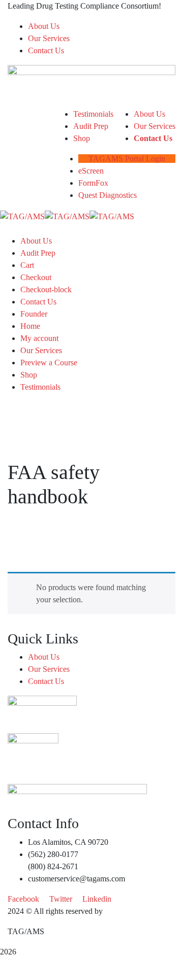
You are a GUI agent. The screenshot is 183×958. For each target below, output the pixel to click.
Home (30, 326)
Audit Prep (37, 253)
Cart (27, 265)
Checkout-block (46, 289)
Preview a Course (48, 362)
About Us (43, 26)
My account (39, 338)
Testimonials (40, 387)
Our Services (49, 38)
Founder (33, 314)
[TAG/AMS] (22, 215)
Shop (28, 374)
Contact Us (46, 50)
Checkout (35, 277)
